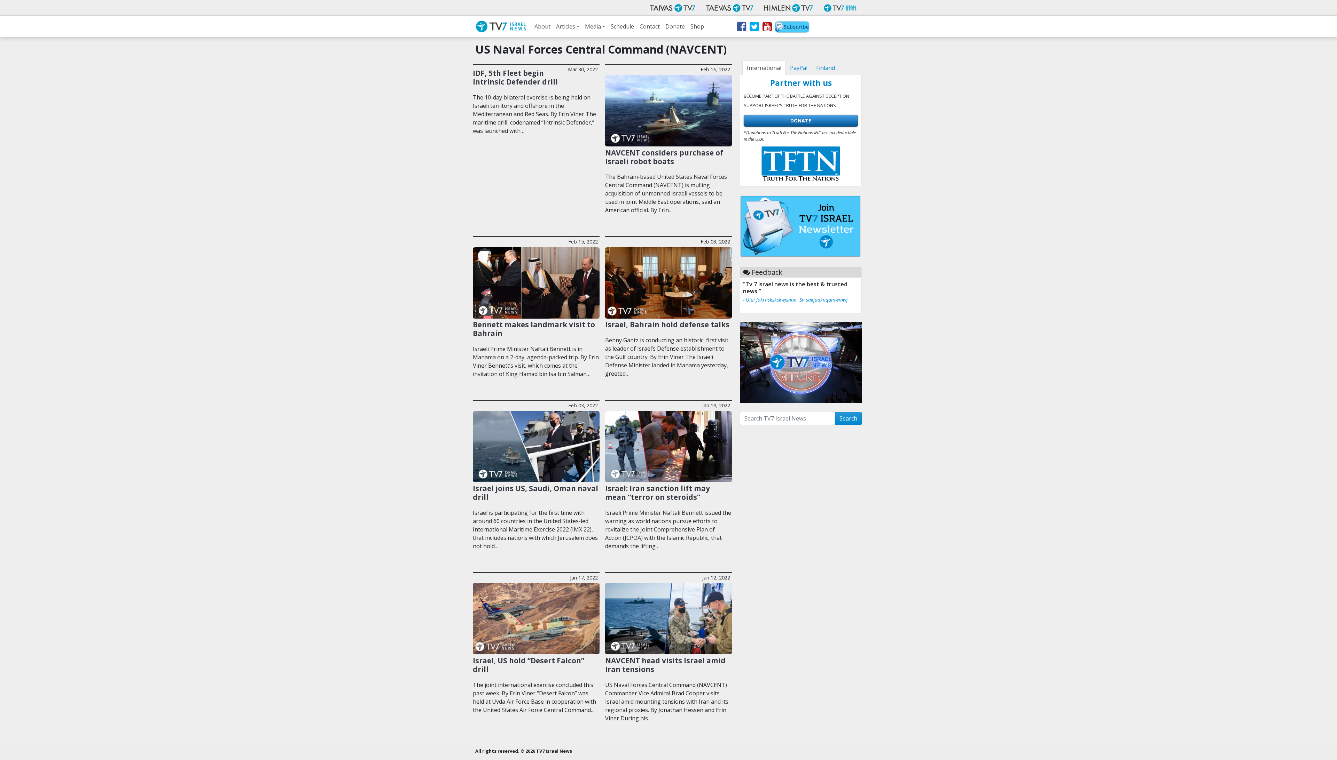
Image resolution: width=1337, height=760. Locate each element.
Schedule (622, 26)
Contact (650, 26)
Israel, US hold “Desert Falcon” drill (528, 665)
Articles (565, 26)
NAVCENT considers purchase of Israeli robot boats (664, 157)
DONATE (800, 120)
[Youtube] (766, 27)
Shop (697, 26)
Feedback (767, 272)
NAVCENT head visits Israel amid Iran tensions (665, 665)
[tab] (763, 68)
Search (848, 418)
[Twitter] (754, 27)
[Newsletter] (792, 27)
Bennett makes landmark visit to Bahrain (534, 329)
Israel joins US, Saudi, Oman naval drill (535, 492)
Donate (675, 26)
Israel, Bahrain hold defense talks (667, 324)
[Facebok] (741, 27)
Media (593, 26)
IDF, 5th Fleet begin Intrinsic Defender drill (515, 77)
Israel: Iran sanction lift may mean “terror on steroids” (657, 492)
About (542, 26)
